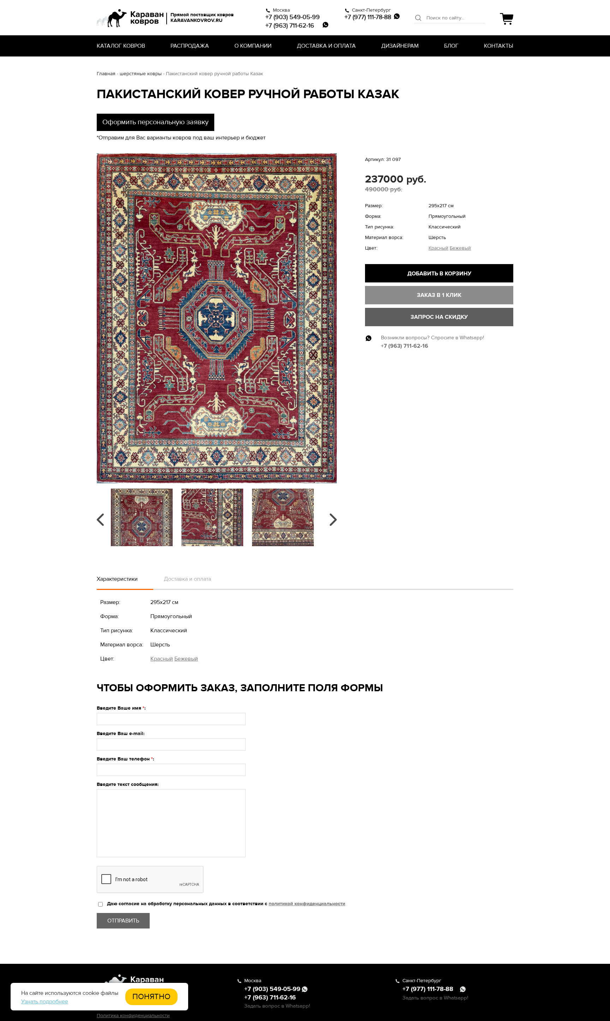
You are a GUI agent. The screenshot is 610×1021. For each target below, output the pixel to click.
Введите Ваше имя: (121, 708)
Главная (106, 74)
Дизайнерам (400, 45)
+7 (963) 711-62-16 (289, 25)
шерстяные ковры (141, 74)
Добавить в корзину (439, 273)
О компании (252, 45)
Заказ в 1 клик (439, 295)
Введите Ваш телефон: (125, 759)
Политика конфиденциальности (133, 1016)
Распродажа (190, 45)
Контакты (498, 45)
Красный (438, 248)
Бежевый (460, 248)
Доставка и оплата (326, 45)
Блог (451, 45)
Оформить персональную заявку (155, 122)
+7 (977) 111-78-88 (368, 17)
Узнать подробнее (44, 1001)
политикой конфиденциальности (307, 904)
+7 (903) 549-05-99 (292, 17)
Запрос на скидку (439, 317)
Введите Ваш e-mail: (121, 733)
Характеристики (117, 579)
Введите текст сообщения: (128, 784)
